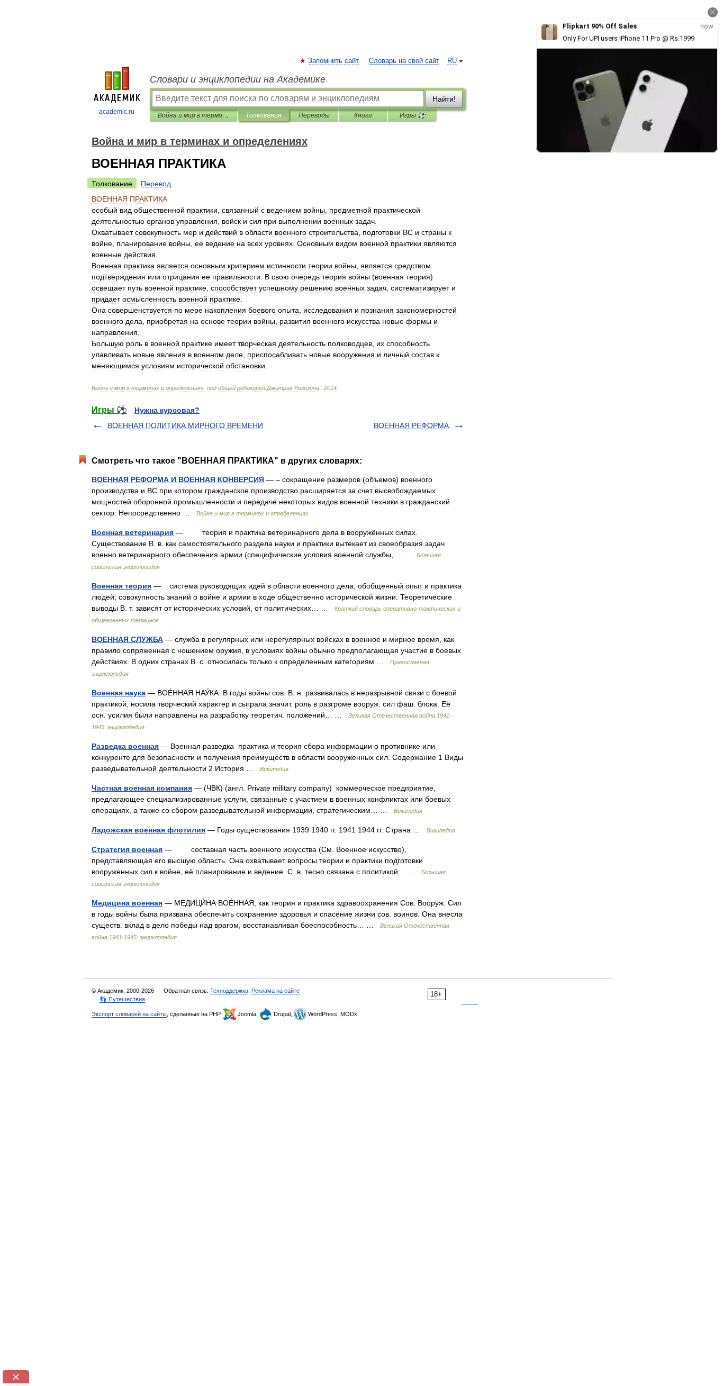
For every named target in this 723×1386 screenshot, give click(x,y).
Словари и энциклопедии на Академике (238, 79)
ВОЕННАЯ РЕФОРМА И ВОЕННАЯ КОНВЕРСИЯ (178, 479)
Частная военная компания (142, 788)
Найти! (444, 99)
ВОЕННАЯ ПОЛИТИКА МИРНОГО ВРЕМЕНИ (185, 425)
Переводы (314, 115)
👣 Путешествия (122, 999)
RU (452, 61)
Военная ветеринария (133, 532)
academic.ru (116, 111)
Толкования (263, 115)
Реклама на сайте (275, 991)
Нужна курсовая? (167, 410)
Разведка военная (125, 746)
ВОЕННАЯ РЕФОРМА (411, 425)
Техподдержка (229, 991)
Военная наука (119, 693)
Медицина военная (127, 903)
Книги (363, 115)
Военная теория (121, 586)
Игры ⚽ (413, 115)
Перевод (156, 183)
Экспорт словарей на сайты (129, 1014)
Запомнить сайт (334, 61)
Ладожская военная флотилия (148, 830)
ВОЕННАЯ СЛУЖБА (127, 639)
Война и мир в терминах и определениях (193, 115)
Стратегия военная (127, 849)
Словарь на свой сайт (404, 61)
